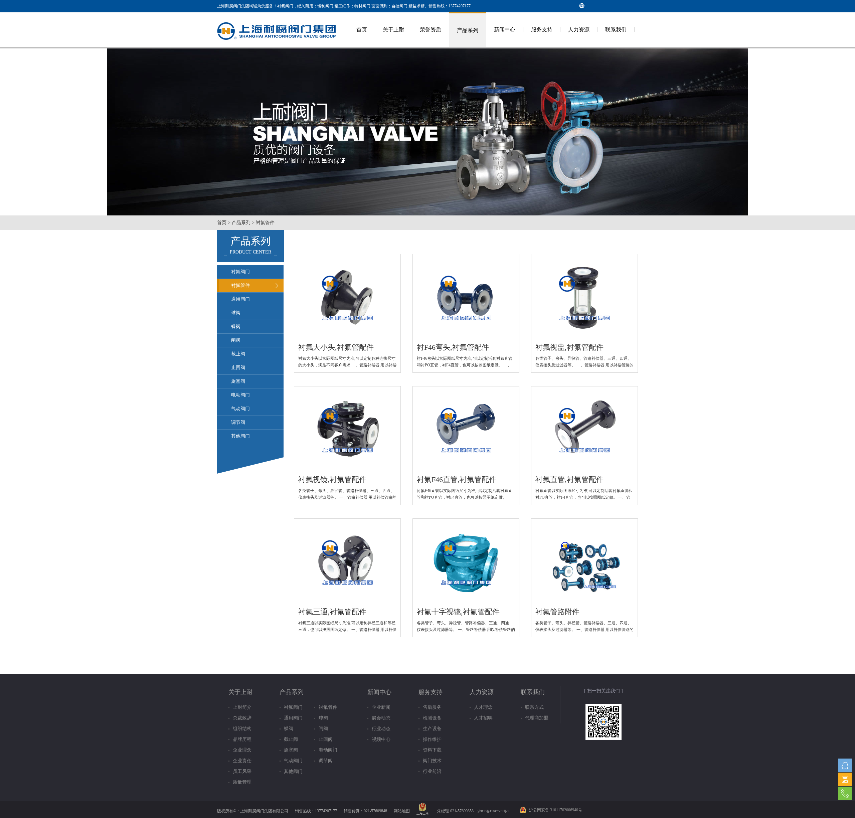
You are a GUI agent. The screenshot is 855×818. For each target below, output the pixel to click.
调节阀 (238, 422)
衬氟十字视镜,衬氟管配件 (458, 612)
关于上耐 (393, 29)
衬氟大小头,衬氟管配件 (336, 347)
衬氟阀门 (240, 271)
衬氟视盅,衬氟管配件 (569, 347)
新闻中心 (504, 29)
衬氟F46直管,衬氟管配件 (456, 479)
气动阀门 (240, 408)
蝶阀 (235, 326)
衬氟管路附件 (557, 612)
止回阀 (238, 367)
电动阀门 (240, 394)
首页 (361, 29)
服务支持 (541, 29)
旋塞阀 (238, 381)
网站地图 (402, 811)
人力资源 (578, 29)
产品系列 (467, 30)
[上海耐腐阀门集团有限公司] (277, 45)
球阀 (235, 312)
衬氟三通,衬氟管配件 (332, 612)
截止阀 (238, 353)
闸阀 (235, 340)
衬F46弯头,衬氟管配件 (453, 347)
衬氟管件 (240, 285)
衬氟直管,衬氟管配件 (569, 479)
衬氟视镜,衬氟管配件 (332, 479)
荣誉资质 (430, 29)
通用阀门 (240, 299)
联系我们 (616, 29)
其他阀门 (240, 436)
